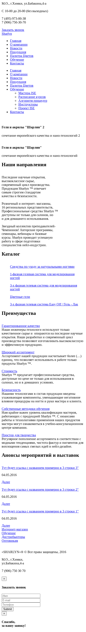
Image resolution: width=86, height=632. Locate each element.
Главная (15, 40)
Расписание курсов (32, 97)
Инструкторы (28, 104)
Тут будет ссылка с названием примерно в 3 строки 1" (40, 511)
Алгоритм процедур (32, 100)
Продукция (18, 52)
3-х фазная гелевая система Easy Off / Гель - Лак (44, 304)
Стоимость (9, 371)
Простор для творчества (19, 435)
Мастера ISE (27, 93)
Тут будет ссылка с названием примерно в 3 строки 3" (40, 468)
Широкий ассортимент (18, 352)
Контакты (17, 63)
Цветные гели (20, 297)
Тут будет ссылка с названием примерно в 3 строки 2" (40, 489)
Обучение (17, 59)
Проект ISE (26, 108)
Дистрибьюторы (13, 537)
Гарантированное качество (21, 326)
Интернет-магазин (15, 529)
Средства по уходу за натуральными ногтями (42, 266)
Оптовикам (10, 540)
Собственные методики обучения (25, 409)
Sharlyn (7, 33)
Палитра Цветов (21, 56)
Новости (16, 48)
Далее (6, 482)
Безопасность (11, 390)
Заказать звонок (13, 30)
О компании (19, 44)
